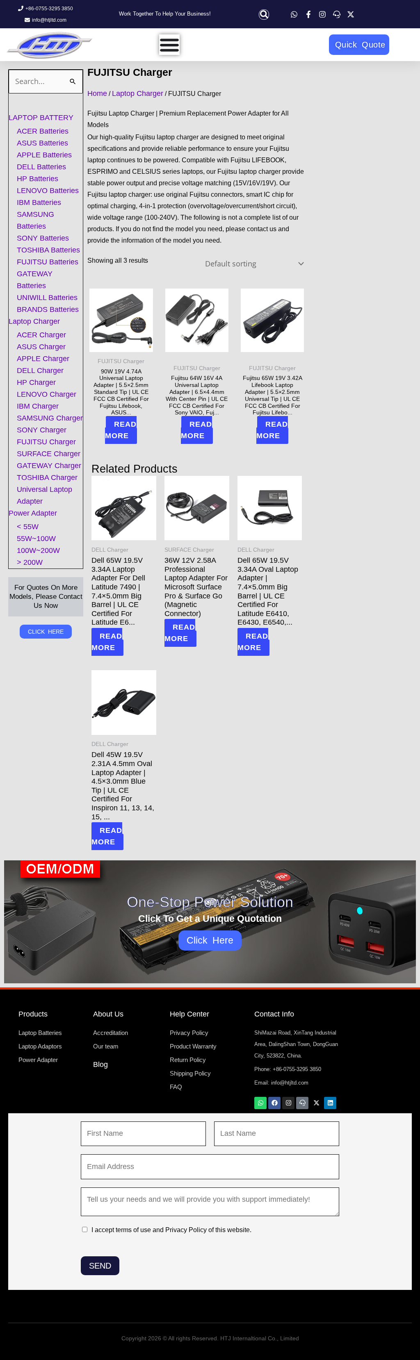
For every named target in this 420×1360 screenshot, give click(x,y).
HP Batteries (37, 179)
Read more (121, 430)
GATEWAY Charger (49, 466)
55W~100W (36, 538)
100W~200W (38, 550)
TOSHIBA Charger (47, 477)
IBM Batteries (39, 202)
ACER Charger (41, 335)
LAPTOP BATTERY (41, 118)
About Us (108, 1014)
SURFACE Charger (48, 454)
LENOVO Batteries (48, 190)
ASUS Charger (41, 347)
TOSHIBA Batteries (48, 250)
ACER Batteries (42, 131)
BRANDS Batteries (48, 309)
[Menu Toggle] (169, 44)
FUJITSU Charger (46, 442)
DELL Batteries (41, 167)
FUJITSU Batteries (47, 262)
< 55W (28, 527)
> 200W (30, 562)
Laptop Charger (34, 321)
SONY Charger (41, 430)
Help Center (189, 1014)
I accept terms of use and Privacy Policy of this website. (171, 1229)
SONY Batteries (43, 238)
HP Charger (36, 382)
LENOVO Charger (46, 394)
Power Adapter (33, 513)
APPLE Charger (43, 359)
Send (100, 1265)
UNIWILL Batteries (47, 297)
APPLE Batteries (44, 155)
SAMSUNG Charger (50, 418)
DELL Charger (40, 370)
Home (97, 93)
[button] (264, 14)
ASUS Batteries (42, 143)
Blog (100, 1064)
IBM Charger (38, 406)
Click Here (210, 940)
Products (33, 1014)
